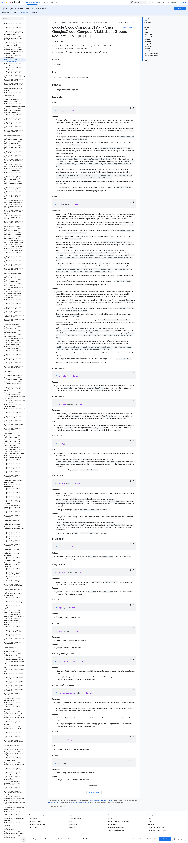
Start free (180, 8)
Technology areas (32, 2)
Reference (24, 12)
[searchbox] (13, 18)
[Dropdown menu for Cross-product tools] (60, 2)
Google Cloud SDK (14, 8)
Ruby (28, 8)
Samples (34, 12)
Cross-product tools (51, 2)
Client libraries (40, 8)
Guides (14, 12)
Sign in (183, 2)
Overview (5, 12)
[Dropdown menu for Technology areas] (40, 2)
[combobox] (140, 2)
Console (157, 2)
